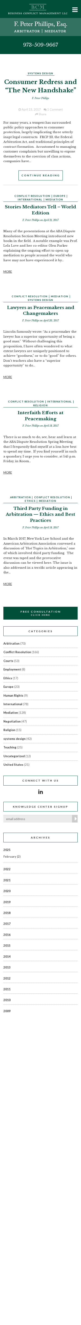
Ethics (30, 500)
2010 (7, 1000)
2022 (7, 869)
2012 (7, 978)
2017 (7, 923)
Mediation (54, 199)
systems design (40, 73)
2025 (7, 850)
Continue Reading (40, 175)
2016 (7, 934)
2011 (7, 989)
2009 (7, 1011)
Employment (12, 669)
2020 (7, 891)
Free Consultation (40, 613)
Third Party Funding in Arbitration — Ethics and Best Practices (40, 514)
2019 (7, 902)
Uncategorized (14, 756)
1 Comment (55, 109)
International (30, 199)
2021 (7, 880)
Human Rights (13, 695)
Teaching (9, 747)
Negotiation (12, 721)
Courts (8, 661)
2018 (7, 913)
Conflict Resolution (32, 195)
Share (42, 114)
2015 (7, 945)
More (7, 271)
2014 (7, 956)
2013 (7, 967)
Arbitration (20, 497)
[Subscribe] (74, 819)
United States (13, 764)
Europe (59, 195)
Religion (40, 405)
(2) (11, 856)
